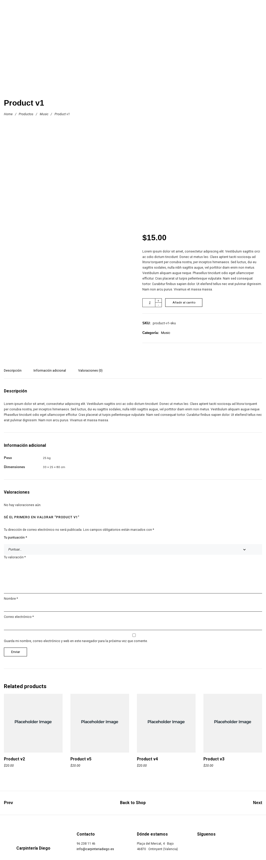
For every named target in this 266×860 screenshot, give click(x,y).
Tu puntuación (15, 537)
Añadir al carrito (183, 302)
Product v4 (147, 758)
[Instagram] (230, 845)
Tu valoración (15, 557)
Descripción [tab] (13, 370)
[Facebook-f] (200, 845)
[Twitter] (215, 845)
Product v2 (14, 758)
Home (8, 114)
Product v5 (80, 758)
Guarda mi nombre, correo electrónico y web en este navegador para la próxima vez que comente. (76, 641)
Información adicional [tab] (50, 370)
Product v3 (213, 758)
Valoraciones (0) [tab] (90, 370)
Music (44, 114)
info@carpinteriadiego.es (95, 849)
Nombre (11, 598)
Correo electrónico (19, 617)
